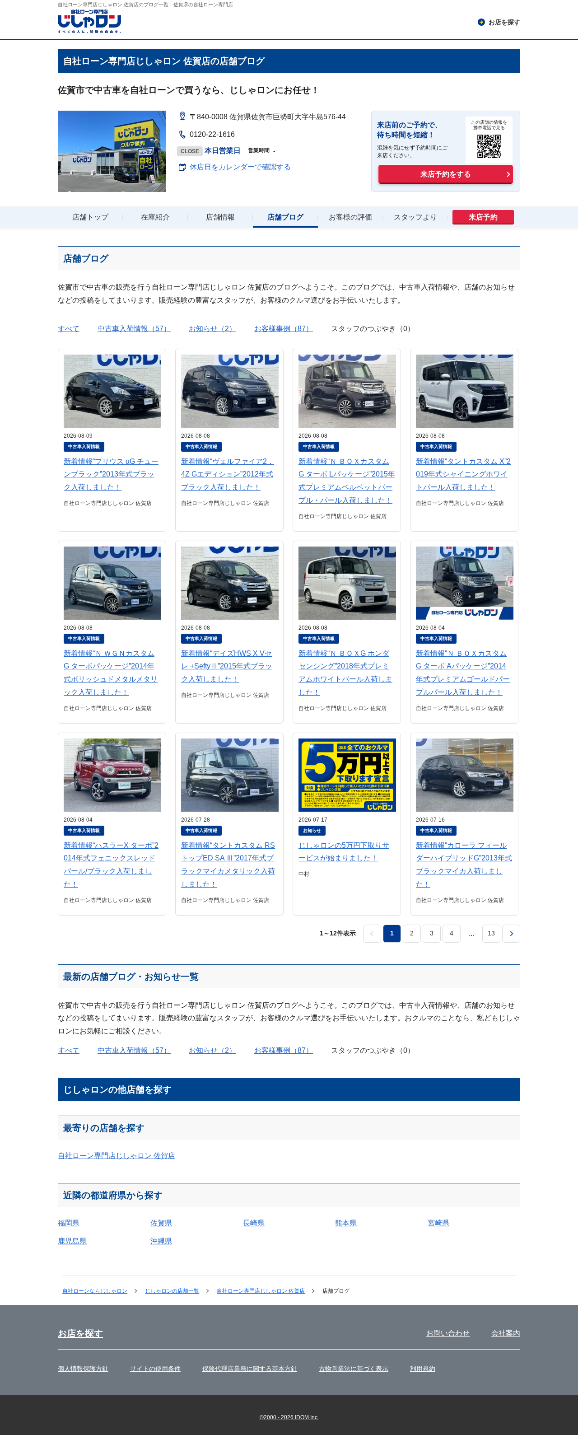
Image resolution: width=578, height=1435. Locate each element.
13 (491, 933)
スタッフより (415, 217)
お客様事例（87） (283, 328)
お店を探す (80, 1333)
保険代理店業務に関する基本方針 (249, 1368)
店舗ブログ (285, 217)
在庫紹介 (155, 217)
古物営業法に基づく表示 (353, 1368)
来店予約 (483, 217)
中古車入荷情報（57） (134, 328)
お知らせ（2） (212, 328)
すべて (68, 328)
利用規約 (422, 1368)
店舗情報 (220, 217)
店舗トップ (90, 217)
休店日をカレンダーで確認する (240, 167)
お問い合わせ (448, 1333)
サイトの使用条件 (155, 1368)
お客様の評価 (350, 217)
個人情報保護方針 (83, 1368)
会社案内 (505, 1333)
